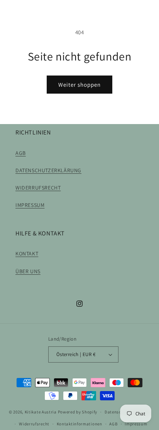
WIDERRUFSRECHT (38, 187)
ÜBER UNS (28, 271)
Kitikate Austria (41, 412)
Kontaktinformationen (79, 424)
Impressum (136, 424)
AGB (20, 152)
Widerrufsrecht (34, 424)
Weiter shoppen (79, 84)
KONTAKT (26, 253)
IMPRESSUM (29, 205)
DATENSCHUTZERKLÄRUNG (48, 170)
